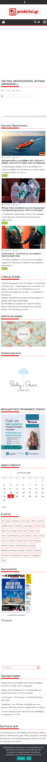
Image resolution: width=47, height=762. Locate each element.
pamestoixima (13, 536)
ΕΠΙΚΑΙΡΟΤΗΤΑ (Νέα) (9, 550)
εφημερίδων (21, 615)
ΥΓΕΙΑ (4, 560)
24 (4, 496)
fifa (39, 526)
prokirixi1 (18, 91)
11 (11, 489)
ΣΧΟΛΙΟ (26, 555)
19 (17, 492)
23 (43, 492)
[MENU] (44, 22)
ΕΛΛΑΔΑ (32, 546)
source (4, 541)
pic (22, 536)
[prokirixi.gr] (3, 22)
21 (30, 492)
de (28, 521)
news (4, 536)
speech (12, 541)
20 (23, 492)
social (41, 536)
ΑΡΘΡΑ (4, 546)
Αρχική (4, 175)
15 (36, 489)
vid (30, 541)
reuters (28, 536)
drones (41, 521)
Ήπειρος (37, 541)
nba (37, 531)
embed (18, 526)
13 (23, 489)
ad (3, 521)
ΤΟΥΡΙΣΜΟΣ (35, 555)
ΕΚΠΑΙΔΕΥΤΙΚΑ (22, 546)
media (31, 531)
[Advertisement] (23, 53)
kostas (16, 157)
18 (11, 492)
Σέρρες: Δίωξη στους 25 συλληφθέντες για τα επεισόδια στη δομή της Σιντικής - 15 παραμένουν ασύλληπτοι (22, 292)
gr (43, 526)
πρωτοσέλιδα (12, 615)
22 (36, 492)
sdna (35, 536)
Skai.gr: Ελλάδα (11, 276)
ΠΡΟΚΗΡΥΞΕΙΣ (16, 555)
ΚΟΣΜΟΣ (38, 550)
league (14, 531)
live (25, 531)
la (8, 531)
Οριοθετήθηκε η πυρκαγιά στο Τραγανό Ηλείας (21, 303)
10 (4, 489)
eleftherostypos (8, 526)
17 (4, 492)
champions (16, 521)
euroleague (28, 526)
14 (30, 489)
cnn (23, 521)
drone (34, 521)
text (25, 541)
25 (11, 496)
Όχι (29, 758)
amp (7, 521)
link (20, 531)
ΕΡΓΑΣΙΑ (21, 550)
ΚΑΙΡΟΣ (29, 550)
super (19, 541)
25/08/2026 (7, 157)
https (4, 531)
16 (43, 489)
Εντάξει (21, 758)
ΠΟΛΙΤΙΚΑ (5, 555)
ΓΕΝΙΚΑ (11, 546)
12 (17, 489)
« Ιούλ (3, 507)
